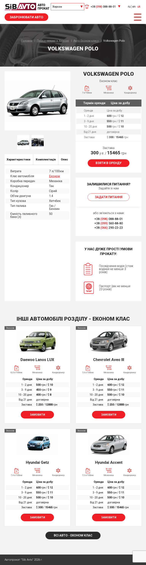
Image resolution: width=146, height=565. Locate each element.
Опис (64, 159)
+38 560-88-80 (108, 223)
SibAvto (27, 6)
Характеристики (18, 159)
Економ (54, 176)
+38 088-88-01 (108, 219)
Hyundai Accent (108, 462)
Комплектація (46, 159)
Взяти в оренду (108, 163)
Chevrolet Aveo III (108, 360)
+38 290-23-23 (108, 228)
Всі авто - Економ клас (73, 535)
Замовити (37, 414)
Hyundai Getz (37, 462)
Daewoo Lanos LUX (37, 360)
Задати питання (108, 197)
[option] (37, 100)
